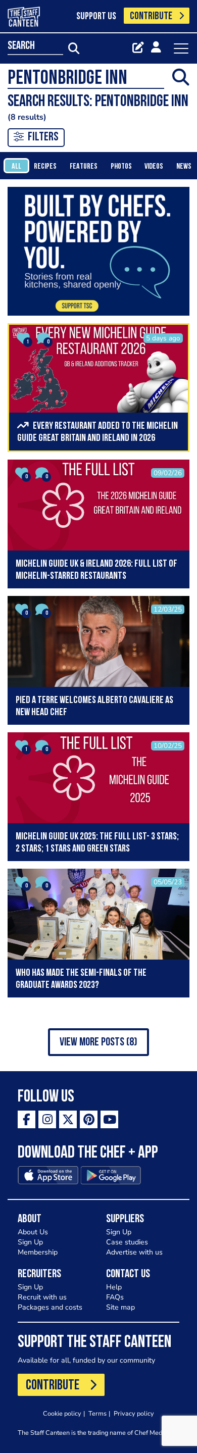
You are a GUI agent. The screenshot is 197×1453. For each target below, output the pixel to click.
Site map (120, 1307)
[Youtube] (109, 1119)
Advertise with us (134, 1252)
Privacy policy (134, 1413)
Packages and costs (50, 1307)
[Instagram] (47, 1119)
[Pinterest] (88, 1119)
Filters (43, 137)
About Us (33, 1232)
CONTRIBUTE (151, 16)
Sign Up (30, 1242)
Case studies (127, 1242)
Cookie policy (62, 1413)
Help (114, 1287)
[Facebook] (26, 1119)
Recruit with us (42, 1297)
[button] (98, 1042)
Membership (38, 1252)
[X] (68, 1119)
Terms (97, 1413)
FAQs (115, 1297)
